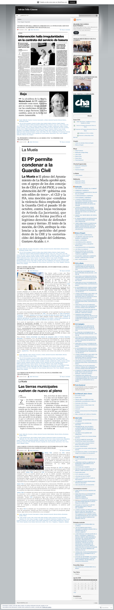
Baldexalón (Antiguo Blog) (81, 152)
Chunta (20, 126)
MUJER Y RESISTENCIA (81, 446)
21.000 (28, 517)
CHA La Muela (78, 175)
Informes (42, 130)
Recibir (21, 521)
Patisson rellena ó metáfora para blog (84, 399)
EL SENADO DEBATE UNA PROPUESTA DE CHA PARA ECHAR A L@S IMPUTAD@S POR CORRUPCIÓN (86, 220)
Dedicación (48, 519)
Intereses (54, 130)
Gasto (30, 520)
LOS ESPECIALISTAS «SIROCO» (83, 242)
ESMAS (26, 129)
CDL (58, 124)
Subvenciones (53, 133)
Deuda (42, 438)
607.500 (24, 123)
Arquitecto (28, 124)
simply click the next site (81, 490)
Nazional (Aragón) (79, 169)
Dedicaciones (54, 519)
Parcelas (50, 440)
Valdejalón (65, 133)
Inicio (17, 15)
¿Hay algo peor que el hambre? (83, 476)
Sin (41, 133)
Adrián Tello (48, 452)
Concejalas (44, 126)
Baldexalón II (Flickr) (80, 183)
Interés (50, 130)
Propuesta (25, 441)
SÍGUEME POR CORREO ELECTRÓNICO (81, 24)
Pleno (50, 131)
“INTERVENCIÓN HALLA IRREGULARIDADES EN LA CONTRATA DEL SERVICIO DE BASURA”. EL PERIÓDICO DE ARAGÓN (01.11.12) (43, 26)
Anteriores (54, 123)
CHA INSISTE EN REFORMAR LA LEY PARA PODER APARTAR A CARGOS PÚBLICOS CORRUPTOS (86, 502)
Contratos (23, 127)
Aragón (20, 120)
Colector (30, 126)
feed (79, 19)
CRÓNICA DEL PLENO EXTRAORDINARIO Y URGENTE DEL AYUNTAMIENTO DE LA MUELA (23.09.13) (86, 553)
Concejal (35, 126)
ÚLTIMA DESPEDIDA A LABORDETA (84, 195)
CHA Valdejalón (79, 324)
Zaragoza (31, 134)
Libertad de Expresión (53, 120)
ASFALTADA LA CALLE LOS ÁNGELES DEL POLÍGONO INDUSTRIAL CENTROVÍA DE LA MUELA (86, 284)
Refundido (33, 441)
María (51, 520)
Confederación (56, 126)
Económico (66, 127)
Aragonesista (22, 124)
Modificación (19, 131)
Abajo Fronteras (79, 150)
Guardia (63, 129)
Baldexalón (25, 120)
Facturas (44, 129)
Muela (24, 131)
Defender (32, 127)
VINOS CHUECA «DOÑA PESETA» (83, 235)
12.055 (21, 437)
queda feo (25, 350)
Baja (64, 437)
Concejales (49, 126)
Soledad (33, 521)
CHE (18, 126)
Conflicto (61, 126)
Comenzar (72, 2)
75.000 (35, 517)
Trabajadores (61, 521)
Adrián (42, 517)
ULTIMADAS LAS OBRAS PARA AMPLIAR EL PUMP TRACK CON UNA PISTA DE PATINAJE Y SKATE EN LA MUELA (86, 311)
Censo (60, 124)
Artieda (31, 124)
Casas (54, 124)
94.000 (38, 517)
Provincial (68, 131)
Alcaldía (45, 123)
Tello (24, 509)
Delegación (37, 127)
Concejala (39, 126)
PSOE (18, 133)
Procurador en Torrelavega (81, 505)
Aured (59, 517)
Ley (65, 130)
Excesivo (68, 519)
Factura (40, 129)
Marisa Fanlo (78, 156)
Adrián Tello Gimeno (27, 9)
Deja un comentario (66, 29)
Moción (23, 440)
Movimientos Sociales (23, 121)
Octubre (37, 131)
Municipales (32, 131)
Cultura (29, 354)
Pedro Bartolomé (79, 160)
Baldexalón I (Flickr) (80, 181)
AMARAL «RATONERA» (81, 240)
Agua (42, 123)
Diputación (56, 127)
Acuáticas (38, 123)
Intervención (59, 130)
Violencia (24, 134)
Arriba (96, 603)
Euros (36, 129)
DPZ (60, 127)
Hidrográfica (19, 130)
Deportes (30, 120)
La (63, 130)
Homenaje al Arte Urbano (81, 403)
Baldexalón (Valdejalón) (81, 165)
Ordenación (41, 440)
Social (43, 133)
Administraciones (26, 437)
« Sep (74, 592)
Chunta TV (77, 167)
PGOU (58, 440)
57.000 (31, 517)
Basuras (51, 124)
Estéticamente (31, 129)
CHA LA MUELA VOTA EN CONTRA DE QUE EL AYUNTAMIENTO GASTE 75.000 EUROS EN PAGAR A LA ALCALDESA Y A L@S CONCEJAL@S (42, 447)
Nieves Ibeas (78, 158)
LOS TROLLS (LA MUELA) (81, 249)
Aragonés (63, 123)
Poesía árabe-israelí (80, 472)
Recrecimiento (23, 133)
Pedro (65, 520)
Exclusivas (23, 520)
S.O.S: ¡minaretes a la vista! (82, 474)
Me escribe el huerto (80, 395)
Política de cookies (46, 607)
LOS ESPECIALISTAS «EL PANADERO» (85, 247)
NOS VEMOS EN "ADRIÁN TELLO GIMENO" (86, 188)
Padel (41, 131)
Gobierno (56, 129)
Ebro (62, 127)
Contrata (66, 126)
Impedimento (45, 520)
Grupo (59, 129)
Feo (47, 129)
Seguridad (37, 133)
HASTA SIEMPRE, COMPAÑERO (83, 197)
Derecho (51, 127)
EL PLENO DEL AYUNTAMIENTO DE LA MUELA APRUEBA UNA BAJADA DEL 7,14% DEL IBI (86, 273)
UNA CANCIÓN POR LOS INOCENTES (84, 484)
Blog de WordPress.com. (22, 602)
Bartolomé (22, 519)
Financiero (51, 129)
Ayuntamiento (37, 124)
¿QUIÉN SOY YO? (24, 15)
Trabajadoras (55, 521)
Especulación (40, 120)
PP (59, 131)
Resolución (29, 133)
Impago (40, 520)
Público (44, 131)
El (64, 256)
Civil (24, 126)
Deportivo (47, 127)
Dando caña (78, 397)
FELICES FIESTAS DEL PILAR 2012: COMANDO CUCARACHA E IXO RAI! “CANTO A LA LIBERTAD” (84, 253)
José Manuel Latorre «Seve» (83, 393)
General (58, 438)
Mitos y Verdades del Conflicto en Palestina (85, 414)
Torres (50, 521)
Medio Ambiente (57, 248)
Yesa (27, 134)
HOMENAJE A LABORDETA (82, 190)
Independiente (33, 130)
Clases (26, 126)
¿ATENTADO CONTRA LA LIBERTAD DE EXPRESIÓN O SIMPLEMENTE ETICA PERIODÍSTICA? (85, 464)
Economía (35, 120)
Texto (63, 441)
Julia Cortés (78, 154)
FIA (27, 520)
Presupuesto (19, 441)
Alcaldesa (49, 123)
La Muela (46, 120)
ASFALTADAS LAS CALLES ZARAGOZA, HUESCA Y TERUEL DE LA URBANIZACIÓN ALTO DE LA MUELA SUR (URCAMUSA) (86, 306)
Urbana (18, 443)
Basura (47, 124)
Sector (33, 133)
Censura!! (77, 409)
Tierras (60, 133)
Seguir (76, 32)
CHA (67, 124)
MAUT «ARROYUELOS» (81, 259)
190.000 (24, 517)
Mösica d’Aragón (79, 145)
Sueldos (44, 521)
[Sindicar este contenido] (74, 187)
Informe (38, 130)
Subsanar (47, 133)
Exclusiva (19, 520)
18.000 (21, 517)
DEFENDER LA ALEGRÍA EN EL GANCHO (85, 401)
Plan (47, 131)
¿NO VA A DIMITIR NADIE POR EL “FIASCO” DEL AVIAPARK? (85, 506)
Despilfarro (59, 519)
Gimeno (33, 520)
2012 (21, 123)
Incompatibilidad (25, 130)
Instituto (46, 130)
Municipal (28, 131)
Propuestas (62, 131)
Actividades (28, 123)
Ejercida (18, 129)
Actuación (34, 123)
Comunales (35, 438)
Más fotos (75, 137)
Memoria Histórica (62, 120)
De (39, 438)
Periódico (39, 260)
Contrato (18, 127)
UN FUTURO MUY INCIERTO (82, 467)
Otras (46, 440)
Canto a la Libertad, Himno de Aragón (84, 143)
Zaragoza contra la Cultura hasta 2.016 (84, 405)
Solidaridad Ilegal (79, 407)
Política (30, 250)
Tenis (57, 133)
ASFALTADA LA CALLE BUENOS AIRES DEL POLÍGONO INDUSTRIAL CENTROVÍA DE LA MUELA (86, 301)
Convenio (28, 127)
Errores (22, 129)
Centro (64, 124)
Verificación (19, 134)
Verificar (27, 443)
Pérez (62, 520)
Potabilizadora (55, 131)
